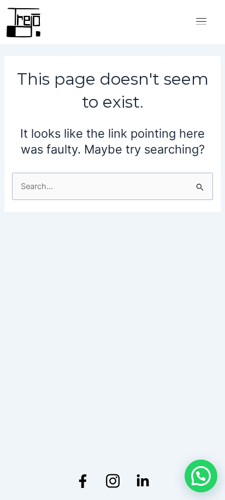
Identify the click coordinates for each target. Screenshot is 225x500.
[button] (201, 476)
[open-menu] (201, 22)
